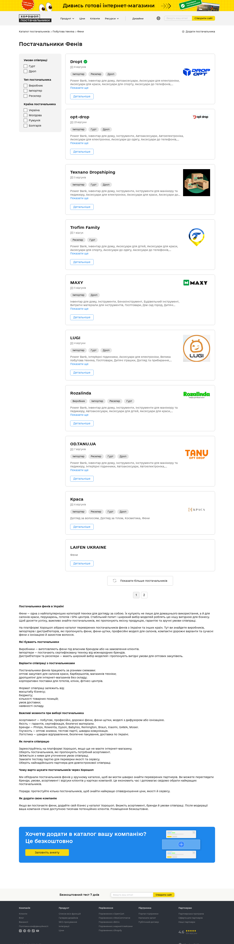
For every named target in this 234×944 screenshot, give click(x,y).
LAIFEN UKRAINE (88, 547)
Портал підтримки (148, 913)
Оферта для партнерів (190, 918)
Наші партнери (186, 922)
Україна (34, 110)
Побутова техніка (63, 31)
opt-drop (79, 117)
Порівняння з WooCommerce (114, 918)
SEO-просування (68, 922)
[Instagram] (20, 930)
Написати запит (147, 918)
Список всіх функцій (70, 913)
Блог (21, 918)
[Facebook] (29, 930)
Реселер (35, 95)
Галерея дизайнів (68, 918)
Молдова (35, 115)
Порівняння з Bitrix (109, 922)
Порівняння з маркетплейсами (116, 926)
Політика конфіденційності (33, 926)
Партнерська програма (191, 913)
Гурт (32, 66)
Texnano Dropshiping (92, 172)
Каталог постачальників (34, 31)
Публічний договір (148, 922)
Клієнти (95, 18)
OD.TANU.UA (83, 444)
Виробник (36, 85)
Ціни (82, 18)
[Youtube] (37, 930)
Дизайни (137, 18)
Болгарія (35, 125)
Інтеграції (64, 926)
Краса (76, 499)
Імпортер (35, 90)
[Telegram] (25, 930)
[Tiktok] (33, 930)
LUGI (75, 337)
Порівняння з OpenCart (111, 913)
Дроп (32, 71)
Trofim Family (85, 227)
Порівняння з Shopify (110, 930)
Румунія (34, 120)
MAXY (76, 282)
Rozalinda (80, 393)
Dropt (77, 61)
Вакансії (23, 922)
